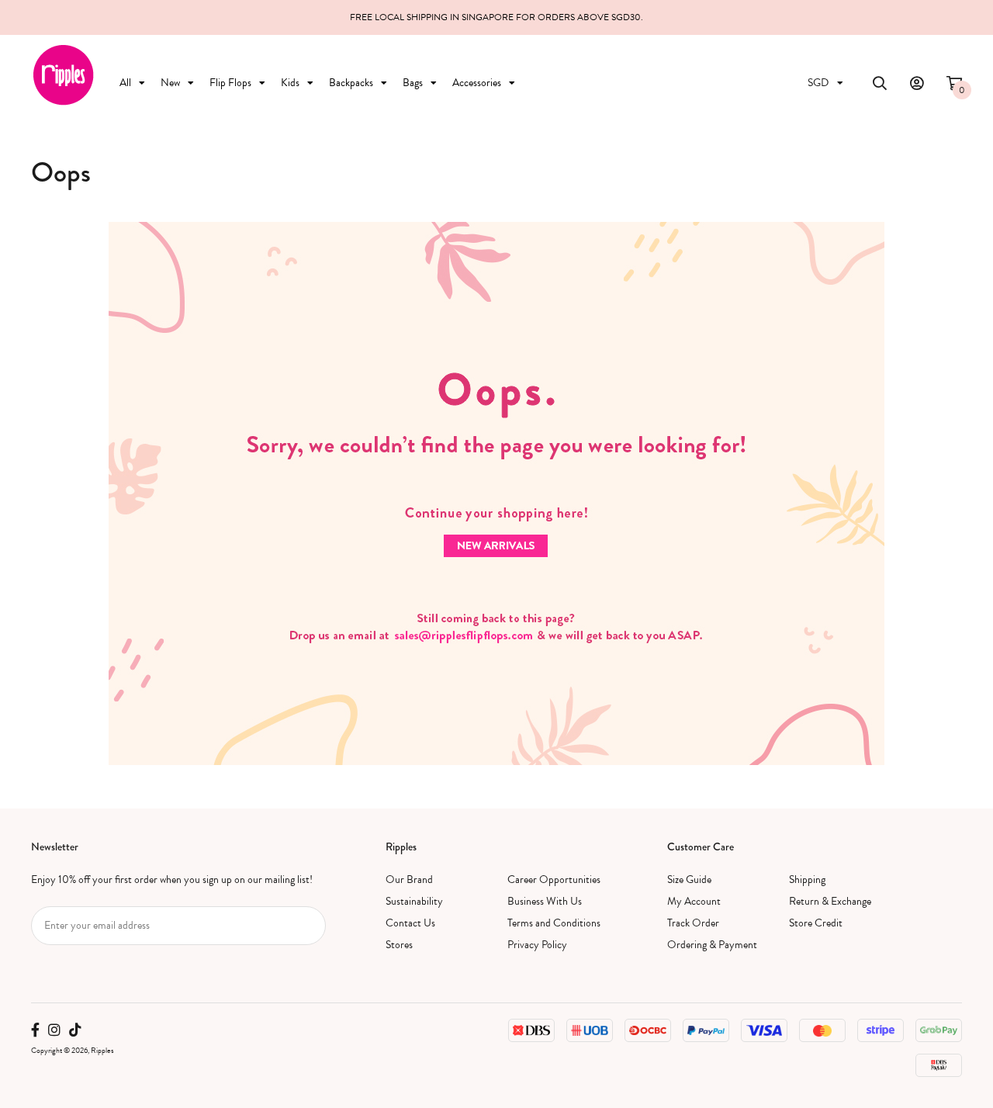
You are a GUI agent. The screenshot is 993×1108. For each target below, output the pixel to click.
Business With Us (544, 901)
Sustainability (414, 901)
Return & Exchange (830, 901)
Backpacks (351, 82)
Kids (290, 82)
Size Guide (689, 879)
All (125, 82)
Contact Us (410, 923)
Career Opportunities (553, 879)
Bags (413, 82)
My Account (694, 901)
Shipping (807, 879)
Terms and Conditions (553, 923)
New (170, 82)
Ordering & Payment (712, 945)
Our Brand (409, 879)
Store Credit (815, 923)
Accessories (476, 82)
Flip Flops (230, 82)
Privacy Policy (537, 945)
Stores (399, 945)
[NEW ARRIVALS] (496, 492)
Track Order (693, 923)
